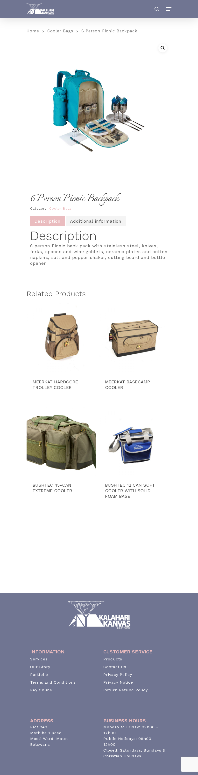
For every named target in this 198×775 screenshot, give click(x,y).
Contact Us (114, 667)
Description (48, 221)
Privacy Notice (118, 682)
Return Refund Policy (125, 690)
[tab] (47, 221)
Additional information (95, 221)
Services (39, 659)
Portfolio (39, 674)
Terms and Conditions (53, 682)
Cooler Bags (60, 31)
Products (112, 659)
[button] (162, 48)
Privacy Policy (117, 674)
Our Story (40, 667)
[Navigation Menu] (168, 9)
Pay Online (41, 690)
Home (33, 31)
